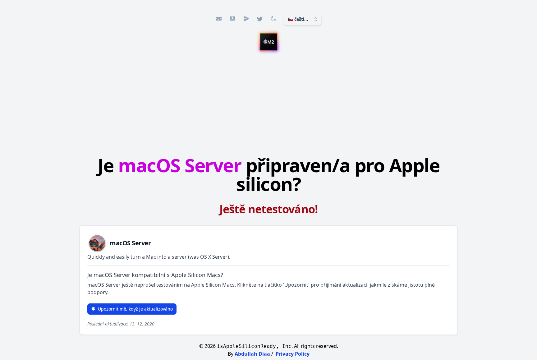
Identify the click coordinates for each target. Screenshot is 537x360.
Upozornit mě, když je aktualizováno (135, 309)
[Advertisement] (268, 104)
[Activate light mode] (273, 19)
